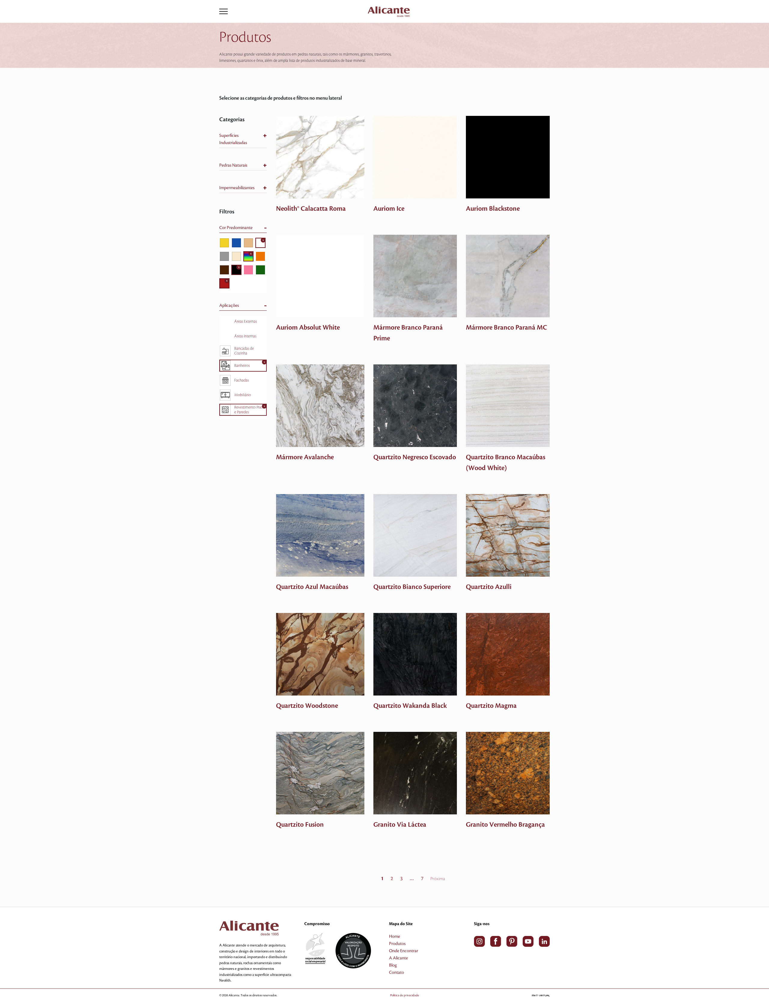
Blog (393, 965)
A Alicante (398, 958)
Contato (396, 972)
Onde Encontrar (403, 951)
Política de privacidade (404, 995)
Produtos (397, 943)
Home (394, 936)
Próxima (437, 879)
